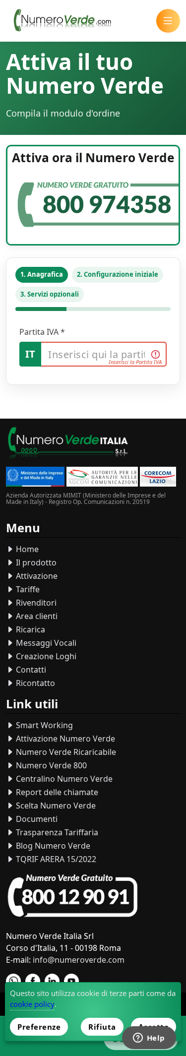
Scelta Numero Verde (55, 805)
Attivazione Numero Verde (64, 738)
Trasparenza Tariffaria (56, 832)
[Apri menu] (168, 21)
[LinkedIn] (52, 981)
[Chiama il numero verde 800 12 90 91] (72, 896)
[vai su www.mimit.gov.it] (35, 478)
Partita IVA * (42, 331)
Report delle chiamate (56, 792)
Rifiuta (102, 1027)
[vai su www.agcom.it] (102, 478)
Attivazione (36, 575)
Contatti (30, 669)
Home (26, 549)
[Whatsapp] (13, 981)
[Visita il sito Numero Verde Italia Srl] (68, 445)
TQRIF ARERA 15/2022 (55, 859)
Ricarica (29, 629)
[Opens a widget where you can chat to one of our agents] (149, 1038)
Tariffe (27, 589)
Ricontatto (34, 683)
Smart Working (43, 725)
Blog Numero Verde (52, 845)
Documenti (36, 818)
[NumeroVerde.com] (65, 20)
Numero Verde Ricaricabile (65, 751)
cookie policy (32, 1004)
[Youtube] (71, 981)
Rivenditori (35, 602)
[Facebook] (32, 981)
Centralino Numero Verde (63, 778)
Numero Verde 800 (50, 765)
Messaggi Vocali (45, 642)
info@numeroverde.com (78, 959)
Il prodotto (35, 562)
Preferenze (39, 1027)
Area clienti (36, 616)
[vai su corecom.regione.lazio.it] (158, 478)
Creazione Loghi (45, 656)
